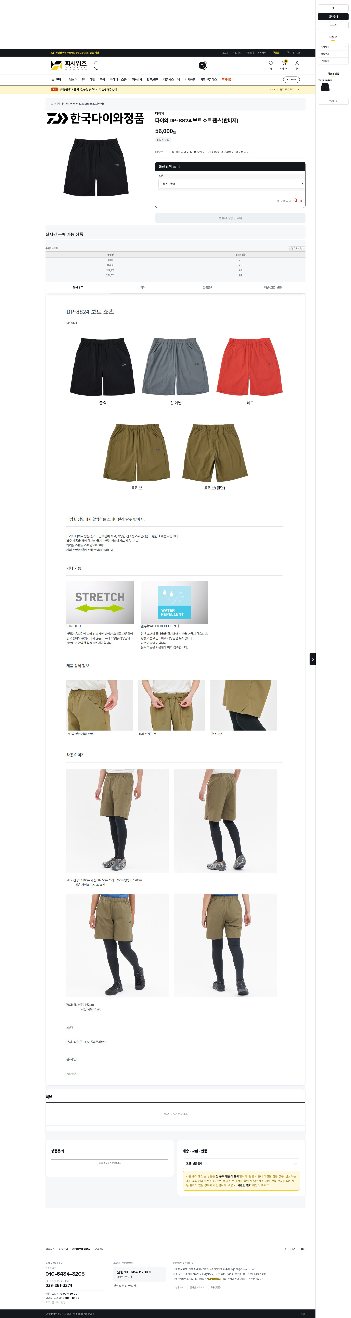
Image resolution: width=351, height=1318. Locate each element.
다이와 (57, 103)
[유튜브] (298, 52)
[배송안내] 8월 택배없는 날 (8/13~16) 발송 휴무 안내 (88, 89)
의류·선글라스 (208, 79)
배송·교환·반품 (273, 287)
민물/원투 (152, 79)
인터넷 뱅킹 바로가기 (126, 1285)
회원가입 (237, 52)
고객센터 (99, 1249)
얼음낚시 (136, 79)
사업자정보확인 (214, 1279)
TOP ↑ (333, 101)
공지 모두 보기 (287, 89)
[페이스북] (293, 52)
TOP (303, 1313)
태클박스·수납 (171, 79)
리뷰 (143, 287)
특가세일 (227, 79)
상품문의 (208, 287)
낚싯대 (73, 79)
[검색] (202, 65)
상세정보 (78, 287)
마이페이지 (263, 52)
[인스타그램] (288, 52)
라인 (92, 79)
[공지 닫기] (298, 89)
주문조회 (250, 52)
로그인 (225, 52)
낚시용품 (190, 79)
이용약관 (50, 1249)
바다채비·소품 (118, 79)
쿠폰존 (276, 52)
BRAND (291, 79)
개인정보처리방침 (81, 1249)
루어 (102, 79)
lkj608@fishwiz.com (243, 1269)
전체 (59, 79)
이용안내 (63, 1249)
